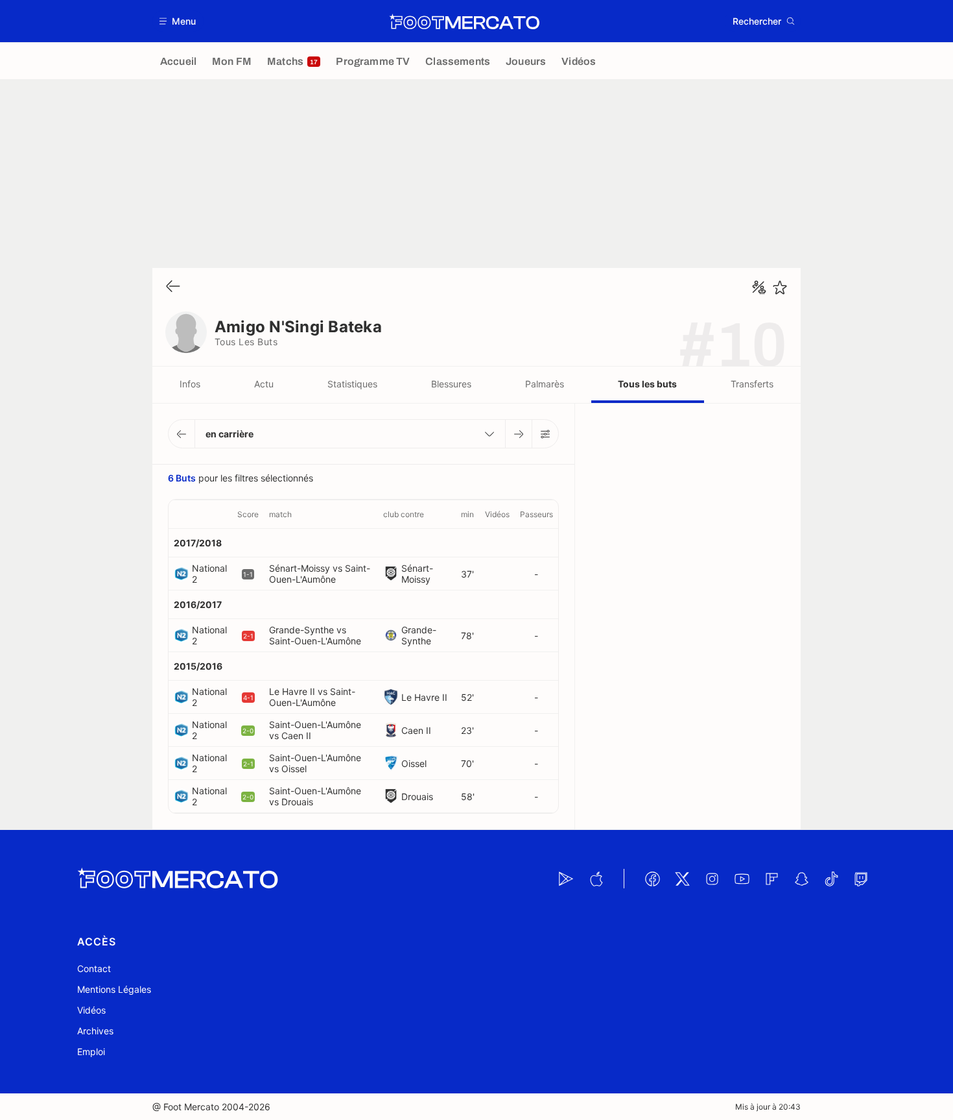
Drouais (417, 796)
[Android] (566, 878)
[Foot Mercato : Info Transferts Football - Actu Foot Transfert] (464, 21)
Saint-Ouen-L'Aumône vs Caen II (315, 730)
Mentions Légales (114, 989)
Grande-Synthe (418, 635)
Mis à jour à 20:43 (768, 1107)
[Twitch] (861, 878)
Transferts (752, 383)
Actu (264, 383)
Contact (94, 968)
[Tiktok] (831, 878)
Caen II (416, 730)
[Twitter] (682, 878)
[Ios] (596, 878)
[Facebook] (652, 878)
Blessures (451, 383)
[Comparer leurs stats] (759, 287)
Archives (95, 1030)
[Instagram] (712, 878)
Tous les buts (647, 383)
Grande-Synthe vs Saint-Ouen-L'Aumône (315, 635)
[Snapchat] (801, 878)
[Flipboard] (771, 878)
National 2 (209, 574)
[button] (178, 21)
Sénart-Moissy (417, 574)
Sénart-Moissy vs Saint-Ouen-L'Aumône (319, 574)
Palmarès (544, 383)
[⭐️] (780, 287)
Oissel (414, 763)
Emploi (91, 1051)
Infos (190, 383)
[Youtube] (741, 878)
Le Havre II (424, 697)
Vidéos (91, 1010)
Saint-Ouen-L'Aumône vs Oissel (315, 763)
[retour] (173, 287)
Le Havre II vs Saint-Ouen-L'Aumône (312, 697)
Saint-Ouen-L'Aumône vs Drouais (315, 796)
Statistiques (352, 383)
